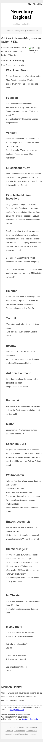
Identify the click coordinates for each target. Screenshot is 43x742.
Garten (8, 734)
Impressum (34, 734)
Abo (29, 4)
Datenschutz (24, 734)
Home (9, 727)
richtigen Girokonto (30, 719)
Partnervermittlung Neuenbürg (24, 727)
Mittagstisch (19, 30)
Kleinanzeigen (19, 731)
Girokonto (9, 731)
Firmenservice (32, 731)
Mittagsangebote (17, 710)
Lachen (15, 734)
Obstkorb (9, 30)
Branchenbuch (32, 30)
